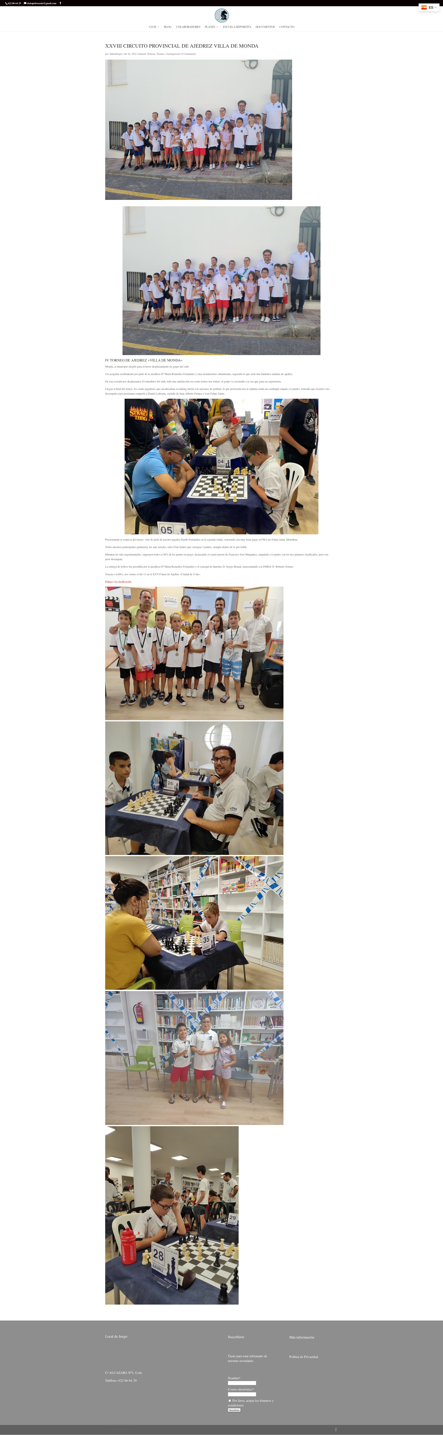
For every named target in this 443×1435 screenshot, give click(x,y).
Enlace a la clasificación (118, 581)
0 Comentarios (189, 53)
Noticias (151, 53)
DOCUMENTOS (265, 27)
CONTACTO (286, 27)
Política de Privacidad (303, 1356)
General (142, 53)
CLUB (152, 27)
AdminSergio (115, 53)
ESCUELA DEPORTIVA (237, 27)
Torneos (160, 53)
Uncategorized (173, 53)
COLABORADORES (188, 27)
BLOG (167, 27)
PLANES (210, 27)
